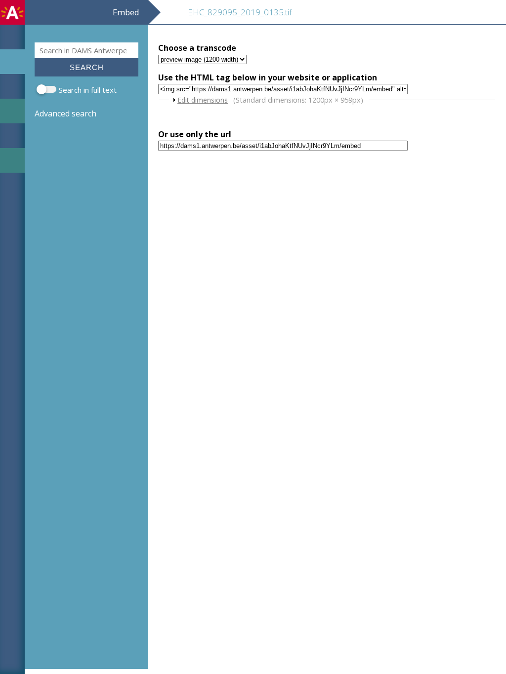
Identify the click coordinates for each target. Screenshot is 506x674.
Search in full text (88, 90)
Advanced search (65, 113)
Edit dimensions (202, 100)
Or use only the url (194, 134)
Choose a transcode (197, 47)
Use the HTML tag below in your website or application (267, 77)
